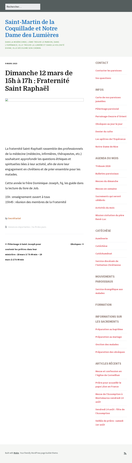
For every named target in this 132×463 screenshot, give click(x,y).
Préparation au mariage (108, 336)
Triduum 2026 (102, 166)
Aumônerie (101, 238)
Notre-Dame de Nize (106, 146)
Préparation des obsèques (110, 351)
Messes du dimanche (106, 181)
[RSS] (125, 453)
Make (16, 453)
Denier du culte (104, 131)
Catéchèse (101, 246)
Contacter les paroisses (108, 70)
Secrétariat (14, 218)
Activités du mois (104, 207)
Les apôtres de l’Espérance (110, 139)
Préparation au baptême (109, 329)
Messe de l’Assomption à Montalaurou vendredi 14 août (109, 398)
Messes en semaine (106, 188)
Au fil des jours (39, 226)
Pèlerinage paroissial (107, 108)
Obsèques (76, 244)
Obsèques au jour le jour (109, 123)
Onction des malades (107, 344)
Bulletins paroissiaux (107, 173)
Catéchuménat (103, 253)
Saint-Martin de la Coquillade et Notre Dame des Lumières (32, 28)
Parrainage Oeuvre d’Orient (111, 116)
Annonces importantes (19, 226)
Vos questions (103, 78)
